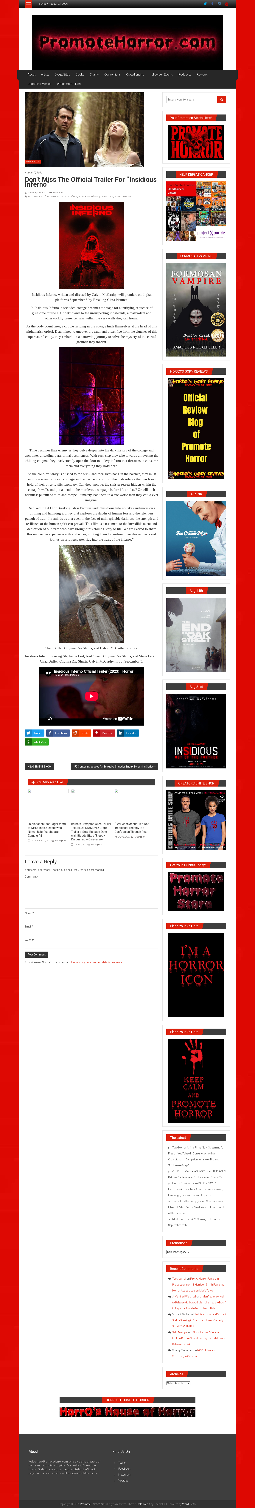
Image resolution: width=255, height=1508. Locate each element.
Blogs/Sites (62, 74)
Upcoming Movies (39, 84)
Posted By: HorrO (35, 192)
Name (29, 913)
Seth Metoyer (180, 1332)
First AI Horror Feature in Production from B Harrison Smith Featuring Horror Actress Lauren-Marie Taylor (198, 1284)
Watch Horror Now (69, 84)
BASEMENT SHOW (40, 766)
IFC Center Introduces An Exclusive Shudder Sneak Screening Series (114, 766)
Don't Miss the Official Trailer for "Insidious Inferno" (52, 196)
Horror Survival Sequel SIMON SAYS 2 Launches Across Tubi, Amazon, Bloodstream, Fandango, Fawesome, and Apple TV (195, 1189)
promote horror (106, 196)
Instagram (124, 1474)
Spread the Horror (122, 196)
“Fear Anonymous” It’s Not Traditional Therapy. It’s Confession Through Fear (132, 828)
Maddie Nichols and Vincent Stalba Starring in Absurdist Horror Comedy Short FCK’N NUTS (199, 1320)
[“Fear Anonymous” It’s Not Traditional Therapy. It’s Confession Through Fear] (135, 804)
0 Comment (59, 192)
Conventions (112, 74)
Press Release (32, 161)
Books (80, 74)
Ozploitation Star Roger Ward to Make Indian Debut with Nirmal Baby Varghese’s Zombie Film (47, 829)
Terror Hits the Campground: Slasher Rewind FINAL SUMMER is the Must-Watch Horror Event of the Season (196, 1207)
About (31, 74)
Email (29, 926)
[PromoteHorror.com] (127, 42)
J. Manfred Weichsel (184, 1296)
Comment (31, 876)
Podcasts (184, 74)
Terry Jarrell (179, 1278)
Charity (94, 74)
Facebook (124, 1468)
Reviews (202, 74)
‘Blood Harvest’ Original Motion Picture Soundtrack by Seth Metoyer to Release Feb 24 (199, 1338)
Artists (45, 74)
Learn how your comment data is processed (97, 962)
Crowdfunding (135, 74)
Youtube (123, 1480)
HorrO (57, 840)
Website (29, 940)
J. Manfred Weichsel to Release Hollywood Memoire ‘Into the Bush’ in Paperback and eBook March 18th (199, 1302)
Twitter (122, 1462)
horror (81, 196)
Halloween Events (161, 74)
